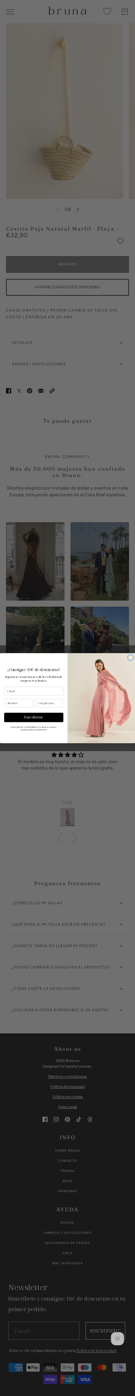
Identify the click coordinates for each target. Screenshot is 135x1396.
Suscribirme (34, 717)
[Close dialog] (131, 657)
